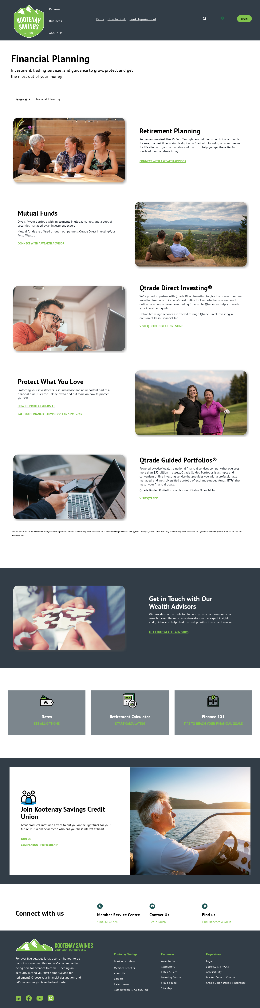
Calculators (168, 966)
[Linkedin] (18, 998)
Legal (209, 961)
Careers (118, 978)
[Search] (204, 18)
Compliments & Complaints (131, 989)
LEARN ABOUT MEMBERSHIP (39, 845)
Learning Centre (171, 977)
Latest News (121, 984)
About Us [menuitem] (55, 33)
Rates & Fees (169, 972)
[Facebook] (29, 998)
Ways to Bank (169, 961)
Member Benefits (124, 968)
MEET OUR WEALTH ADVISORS (168, 632)
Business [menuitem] (55, 21)
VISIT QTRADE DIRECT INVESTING (162, 326)
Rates (100, 19)
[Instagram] (51, 998)
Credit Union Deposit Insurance (226, 982)
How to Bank (117, 19)
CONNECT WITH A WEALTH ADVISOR (163, 161)
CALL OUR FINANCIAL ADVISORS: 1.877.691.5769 (50, 414)
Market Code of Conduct (221, 977)
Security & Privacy (217, 966)
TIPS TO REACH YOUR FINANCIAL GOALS (213, 723)
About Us (119, 973)
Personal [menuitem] (55, 9)
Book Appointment (143, 19)
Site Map (166, 988)
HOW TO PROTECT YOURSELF (36, 406)
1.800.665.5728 (107, 922)
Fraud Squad (169, 982)
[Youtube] (39, 998)
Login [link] (244, 18)
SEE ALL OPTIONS (47, 723)
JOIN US (26, 839)
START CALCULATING (130, 723)
